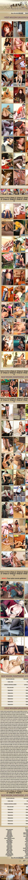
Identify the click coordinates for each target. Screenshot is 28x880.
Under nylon (10, 681)
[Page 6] (19, 199)
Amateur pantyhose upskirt (10, 684)
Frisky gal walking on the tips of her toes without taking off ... (13, 728)
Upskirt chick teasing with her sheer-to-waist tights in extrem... (14, 711)
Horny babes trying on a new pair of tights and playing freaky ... (14, 784)
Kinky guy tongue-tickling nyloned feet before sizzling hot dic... (14, 760)
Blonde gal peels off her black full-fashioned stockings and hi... (14, 735)
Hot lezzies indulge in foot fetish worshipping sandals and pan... (14, 757)
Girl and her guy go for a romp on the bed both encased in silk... (14, 781)
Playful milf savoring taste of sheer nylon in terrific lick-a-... (13, 714)
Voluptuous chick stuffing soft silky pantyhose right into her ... (13, 750)
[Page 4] (6, 199)
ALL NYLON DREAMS (17, 13)
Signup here (10, 690)
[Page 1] (13, 197)
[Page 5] (12, 199)
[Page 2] (20, 197)
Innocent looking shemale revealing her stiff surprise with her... (14, 725)
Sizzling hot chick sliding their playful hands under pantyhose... (14, 730)
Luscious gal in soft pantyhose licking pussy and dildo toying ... (14, 782)
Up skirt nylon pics (10, 679)
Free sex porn (10, 687)
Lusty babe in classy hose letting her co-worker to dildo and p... (14, 720)
